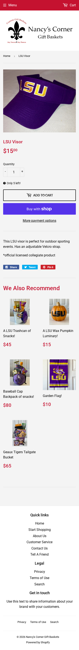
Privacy (39, 572)
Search (39, 584)
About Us (39, 536)
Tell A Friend (39, 554)
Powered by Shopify (38, 642)
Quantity (9, 164)
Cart (72, 5)
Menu (12, 5)
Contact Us (39, 548)
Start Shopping (39, 530)
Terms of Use (39, 578)
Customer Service (39, 542)
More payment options (39, 221)
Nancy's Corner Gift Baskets (42, 636)
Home (6, 55)
